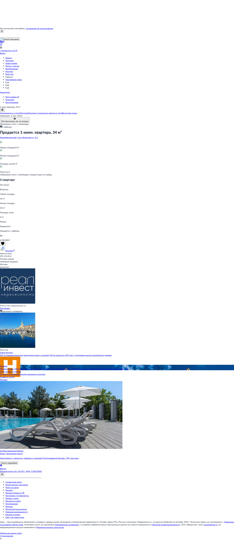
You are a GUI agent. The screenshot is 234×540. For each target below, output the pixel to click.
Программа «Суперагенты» (17, 495)
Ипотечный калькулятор (16, 509)
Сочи (19, 137)
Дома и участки (12, 66)
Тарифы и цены (12, 498)
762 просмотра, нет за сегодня (14, 121)
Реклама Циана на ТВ (14, 493)
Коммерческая (11, 68)
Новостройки (11, 63)
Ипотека (9, 71)
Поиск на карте (12, 487)
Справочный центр (13, 482)
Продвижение (11, 503)
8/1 (36, 137)
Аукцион (9, 490)
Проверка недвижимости (16, 512)
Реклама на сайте (13, 501)
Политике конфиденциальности (166, 524)
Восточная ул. (28, 137)
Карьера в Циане (12, 514)
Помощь (9, 506)
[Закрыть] (2, 31)
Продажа (9, 60)
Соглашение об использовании (39, 28)
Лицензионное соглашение (67, 524)
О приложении (6, 536)
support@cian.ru (210, 524)
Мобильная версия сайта (11, 533)
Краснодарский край (8, 137)
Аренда (8, 58)
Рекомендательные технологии (50, 527)
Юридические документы (16, 484)
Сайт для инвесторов (14, 517)
